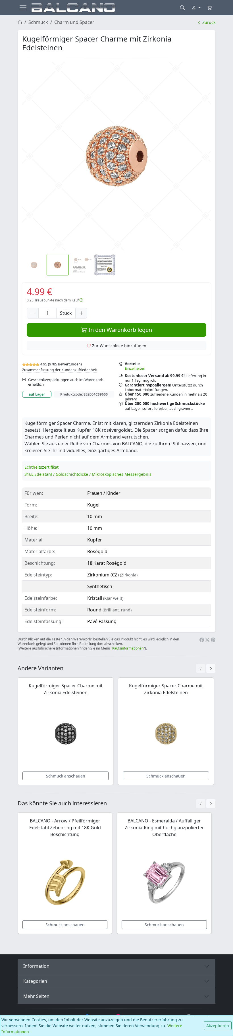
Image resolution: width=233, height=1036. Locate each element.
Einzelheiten (135, 368)
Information (36, 966)
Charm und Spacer (74, 22)
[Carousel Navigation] (205, 668)
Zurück (208, 22)
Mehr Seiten (36, 996)
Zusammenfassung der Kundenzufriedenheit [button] (59, 369)
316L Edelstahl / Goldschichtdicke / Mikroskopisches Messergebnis (87, 474)
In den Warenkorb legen (119, 330)
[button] (116, 156)
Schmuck (38, 22)
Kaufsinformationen (127, 648)
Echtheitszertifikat (41, 467)
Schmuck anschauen (65, 776)
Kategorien (35, 981)
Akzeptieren (217, 1025)
